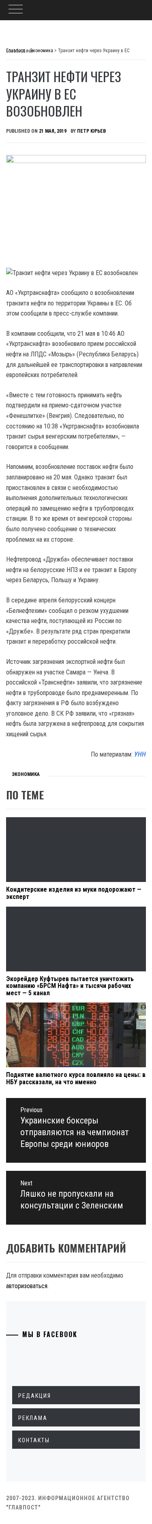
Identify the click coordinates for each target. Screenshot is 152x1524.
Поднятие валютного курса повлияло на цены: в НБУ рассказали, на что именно (76, 1078)
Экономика (26, 774)
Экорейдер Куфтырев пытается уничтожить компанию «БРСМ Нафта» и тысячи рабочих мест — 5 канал (70, 986)
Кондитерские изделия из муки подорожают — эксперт (73, 893)
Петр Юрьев (91, 131)
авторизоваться (26, 1286)
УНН (140, 754)
